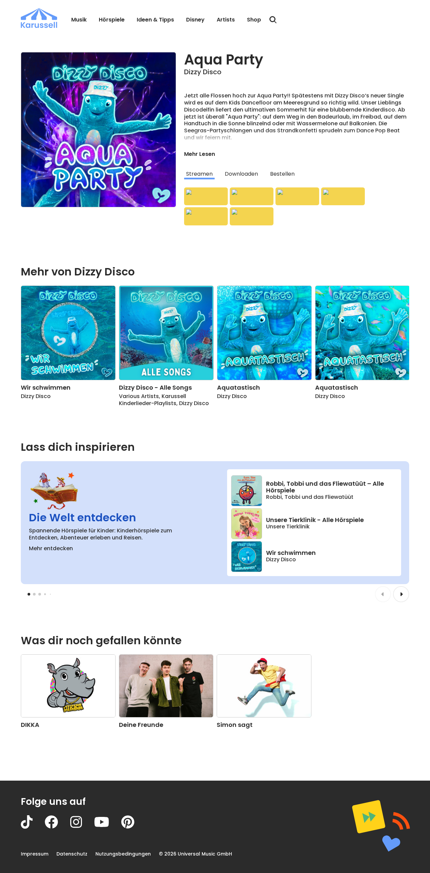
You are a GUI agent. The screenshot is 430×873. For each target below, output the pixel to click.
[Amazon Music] (251, 196)
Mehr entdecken (51, 548)
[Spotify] (297, 196)
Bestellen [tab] (282, 174)
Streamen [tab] (199, 174)
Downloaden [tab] (241, 174)
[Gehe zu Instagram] (82, 827)
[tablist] (296, 174)
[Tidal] (206, 216)
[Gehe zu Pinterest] (133, 827)
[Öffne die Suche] (273, 20)
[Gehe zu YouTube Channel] (107, 827)
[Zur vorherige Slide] (383, 594)
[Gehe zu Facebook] (57, 827)
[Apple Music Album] (206, 196)
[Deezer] (343, 196)
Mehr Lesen (199, 154)
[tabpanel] (296, 206)
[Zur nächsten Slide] (401, 594)
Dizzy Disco (202, 72)
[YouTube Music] (251, 216)
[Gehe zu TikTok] (33, 827)
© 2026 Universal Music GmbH (195, 854)
